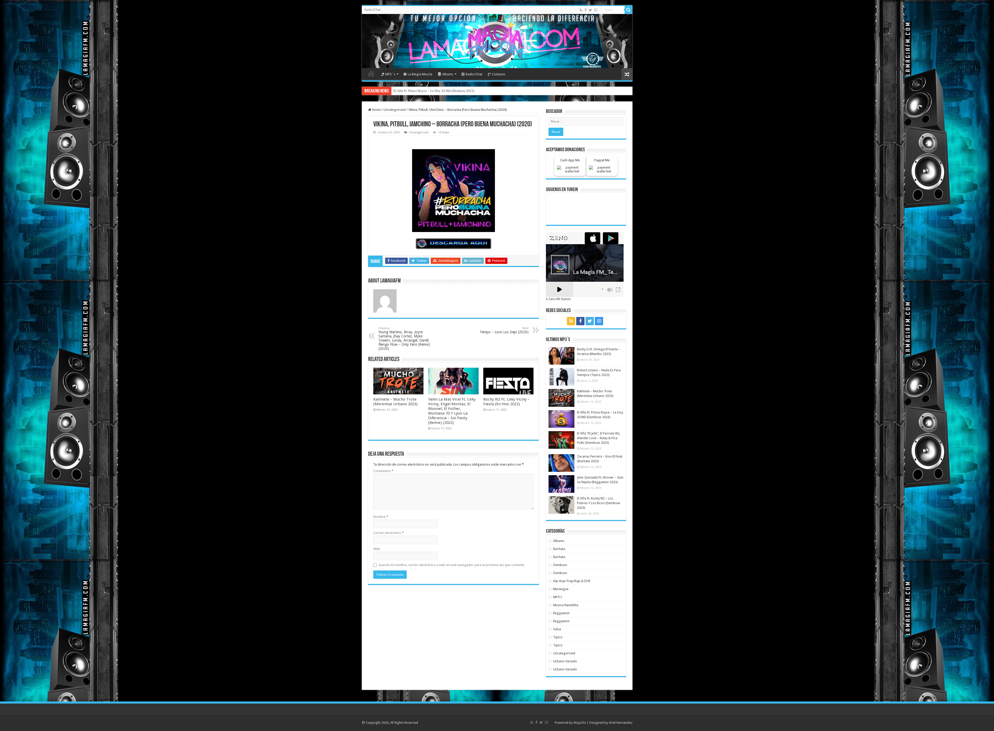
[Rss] (581, 10)
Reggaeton (561, 613)
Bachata (559, 549)
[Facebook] (585, 10)
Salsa (557, 629)
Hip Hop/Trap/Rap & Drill (571, 581)
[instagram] (596, 10)
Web (376, 549)
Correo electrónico (388, 533)
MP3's (557, 597)
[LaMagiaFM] (497, 41)
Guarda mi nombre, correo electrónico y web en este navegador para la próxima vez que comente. (451, 565)
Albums (447, 74)
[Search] (628, 10)
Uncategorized (395, 110)
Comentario (383, 471)
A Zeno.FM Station (558, 299)
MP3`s (390, 74)
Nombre (380, 517)
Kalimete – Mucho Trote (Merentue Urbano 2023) (395, 401)
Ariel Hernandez (620, 723)
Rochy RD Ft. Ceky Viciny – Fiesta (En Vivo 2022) (506, 401)
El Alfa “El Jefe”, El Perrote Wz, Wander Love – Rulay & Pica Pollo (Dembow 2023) (452, 91)
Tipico (557, 637)
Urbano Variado (565, 661)
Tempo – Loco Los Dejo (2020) (504, 330)
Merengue (560, 589)
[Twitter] (590, 10)
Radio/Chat (372, 10)
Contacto (498, 74)
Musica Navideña (565, 605)
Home (371, 73)
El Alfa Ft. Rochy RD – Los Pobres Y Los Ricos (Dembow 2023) (598, 503)
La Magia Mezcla (420, 74)
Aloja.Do (579, 723)
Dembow (560, 565)
